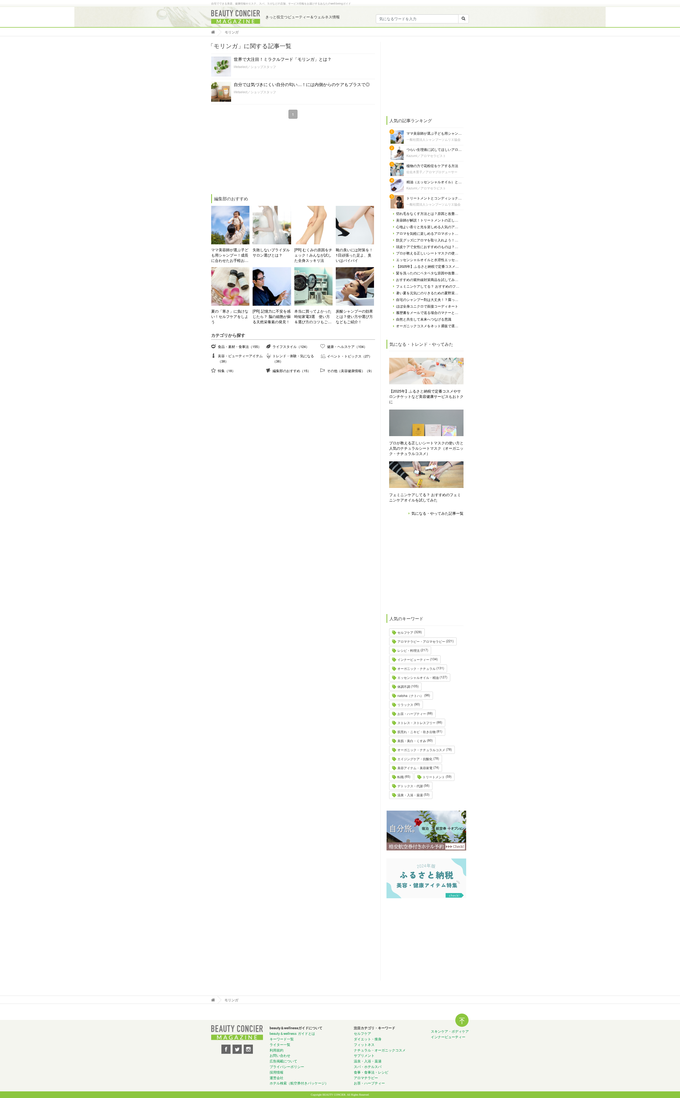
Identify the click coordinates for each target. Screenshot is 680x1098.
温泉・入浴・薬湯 (410, 795)
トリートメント (434, 776)
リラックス (405, 704)
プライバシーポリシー (287, 1066)
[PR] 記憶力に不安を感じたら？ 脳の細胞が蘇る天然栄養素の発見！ (272, 316)
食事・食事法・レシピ (371, 1072)
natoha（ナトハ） (410, 695)
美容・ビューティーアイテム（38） (240, 358)
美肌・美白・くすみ (411, 740)
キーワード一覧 (282, 1038)
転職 (400, 776)
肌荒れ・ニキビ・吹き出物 (416, 731)
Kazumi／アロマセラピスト (426, 155)
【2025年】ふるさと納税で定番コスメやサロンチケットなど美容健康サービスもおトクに (426, 396)
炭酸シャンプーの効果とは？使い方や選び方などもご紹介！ (354, 316)
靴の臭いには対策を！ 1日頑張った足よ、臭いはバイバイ (354, 255)
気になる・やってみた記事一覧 (437, 513)
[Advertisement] (251, 157)
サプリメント (364, 1055)
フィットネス (364, 1044)
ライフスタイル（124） (291, 346)
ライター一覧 (280, 1044)
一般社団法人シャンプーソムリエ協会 (433, 139)
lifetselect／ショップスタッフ (255, 66)
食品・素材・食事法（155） (239, 346)
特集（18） (226, 370)
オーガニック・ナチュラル (416, 668)
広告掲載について (283, 1060)
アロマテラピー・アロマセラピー (421, 641)
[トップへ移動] (214, 32)
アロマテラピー (366, 1077)
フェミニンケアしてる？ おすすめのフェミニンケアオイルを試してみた (425, 497)
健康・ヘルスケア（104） (347, 346)
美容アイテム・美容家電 (414, 767)
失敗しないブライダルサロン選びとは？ (271, 252)
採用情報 (276, 1072)
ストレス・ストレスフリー (416, 722)
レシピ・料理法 (408, 650)
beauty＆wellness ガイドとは (292, 1033)
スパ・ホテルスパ (367, 1066)
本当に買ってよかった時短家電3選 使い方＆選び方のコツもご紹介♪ (313, 316)
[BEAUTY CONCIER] (235, 17)
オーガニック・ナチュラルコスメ (421, 749)
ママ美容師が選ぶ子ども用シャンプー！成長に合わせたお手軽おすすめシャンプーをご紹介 (229, 255)
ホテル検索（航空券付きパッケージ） (299, 1083)
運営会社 (276, 1077)
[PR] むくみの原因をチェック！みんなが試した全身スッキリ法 (313, 255)
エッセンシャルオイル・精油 (418, 677)
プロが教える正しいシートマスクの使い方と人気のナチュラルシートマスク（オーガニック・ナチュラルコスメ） (426, 448)
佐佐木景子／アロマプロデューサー (431, 171)
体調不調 (403, 686)
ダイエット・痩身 (367, 1038)
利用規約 (276, 1050)
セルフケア (405, 632)
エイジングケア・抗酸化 (414, 758)
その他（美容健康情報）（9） (350, 370)
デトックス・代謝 (410, 786)
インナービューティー (413, 659)
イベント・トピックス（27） (349, 356)
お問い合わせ (280, 1055)
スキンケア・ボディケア (450, 1031)
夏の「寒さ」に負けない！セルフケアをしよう (229, 316)
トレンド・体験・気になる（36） (293, 358)
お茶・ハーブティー (411, 713)
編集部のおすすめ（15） (292, 370)
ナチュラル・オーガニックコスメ (380, 1050)
